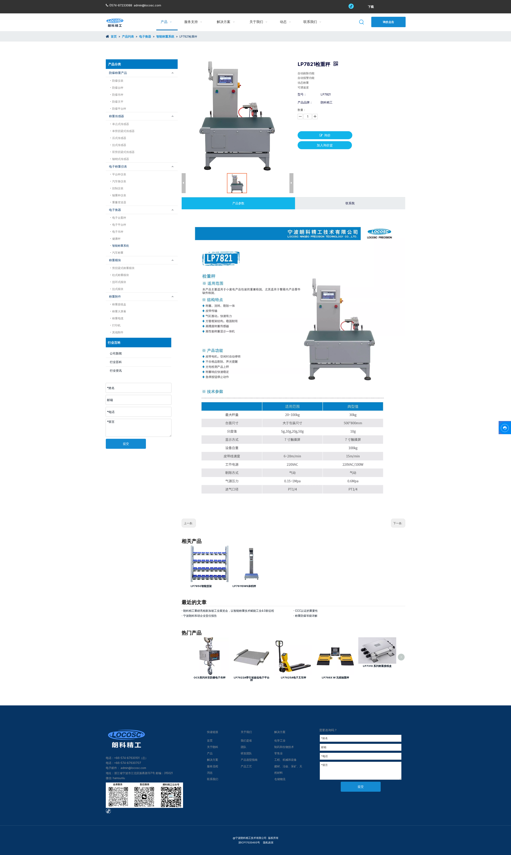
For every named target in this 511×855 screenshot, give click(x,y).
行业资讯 (116, 370)
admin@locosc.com (147, 5)
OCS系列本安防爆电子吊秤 (210, 677)
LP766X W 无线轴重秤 (335, 677)
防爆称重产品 (118, 73)
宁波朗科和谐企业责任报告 (200, 615)
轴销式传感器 (120, 159)
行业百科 (116, 362)
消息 (210, 772)
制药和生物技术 (284, 747)
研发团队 (246, 753)
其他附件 (117, 332)
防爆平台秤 (119, 108)
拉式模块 (117, 289)
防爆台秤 (117, 87)
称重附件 (115, 296)
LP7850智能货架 (201, 586)
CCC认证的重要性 (306, 610)
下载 (371, 7)
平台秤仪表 (119, 174)
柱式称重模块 (120, 275)
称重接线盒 (119, 304)
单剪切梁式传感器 (123, 131)
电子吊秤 (117, 231)
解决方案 (212, 759)
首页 (210, 740)
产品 (210, 753)
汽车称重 (117, 252)
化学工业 (279, 740)
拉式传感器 (119, 145)
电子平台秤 (119, 224)
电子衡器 (115, 210)
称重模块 (115, 260)
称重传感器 (116, 116)
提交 (126, 444)
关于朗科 (212, 747)
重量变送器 (119, 202)
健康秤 (116, 238)
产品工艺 (246, 766)
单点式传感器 (120, 124)
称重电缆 (117, 318)
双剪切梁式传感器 (123, 152)
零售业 (278, 753)
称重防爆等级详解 (306, 615)
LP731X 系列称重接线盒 (377, 665)
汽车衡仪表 (119, 181)
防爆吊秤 (117, 94)
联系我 (350, 203)
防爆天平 (117, 101)
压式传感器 (119, 138)
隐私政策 (267, 842)
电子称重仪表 (118, 166)
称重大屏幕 (119, 311)
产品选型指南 (249, 759)
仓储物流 (279, 779)
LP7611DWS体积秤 (244, 586)
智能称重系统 (120, 245)
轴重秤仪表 (119, 195)
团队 (243, 747)
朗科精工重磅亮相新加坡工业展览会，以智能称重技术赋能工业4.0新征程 (228, 610)
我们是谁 (246, 740)
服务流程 (212, 766)
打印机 (116, 325)
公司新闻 (116, 353)
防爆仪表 (117, 80)
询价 (327, 135)
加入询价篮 (325, 145)
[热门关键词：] (361, 22)
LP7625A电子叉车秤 (293, 677)
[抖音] (351, 6)
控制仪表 (117, 188)
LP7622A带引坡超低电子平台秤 (251, 679)
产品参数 (238, 203)
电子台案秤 (119, 217)
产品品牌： (305, 102)
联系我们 (212, 779)
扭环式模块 (119, 282)
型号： (302, 94)
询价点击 (388, 22)
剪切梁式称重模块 (123, 268)
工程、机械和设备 (285, 759)
